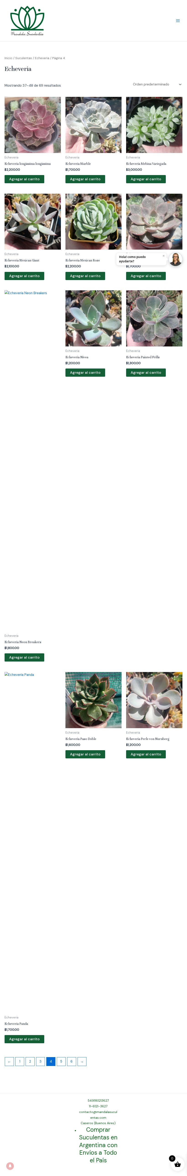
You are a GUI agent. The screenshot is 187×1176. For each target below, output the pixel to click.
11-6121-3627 (98, 1106)
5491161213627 (98, 1100)
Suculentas (23, 58)
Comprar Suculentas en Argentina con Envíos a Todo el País (98, 1145)
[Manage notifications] (10, 1166)
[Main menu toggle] (177, 20)
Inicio (8, 58)
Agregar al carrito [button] (24, 179)
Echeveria (42, 58)
